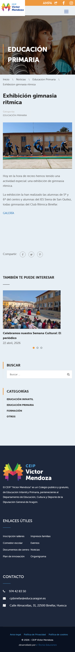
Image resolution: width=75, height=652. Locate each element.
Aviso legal (15, 634)
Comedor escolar (13, 543)
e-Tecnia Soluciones (46, 644)
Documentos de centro (16, 549)
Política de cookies (58, 634)
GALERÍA (8, 213)
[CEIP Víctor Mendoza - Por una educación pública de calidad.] (12, 8)
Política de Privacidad (35, 634)
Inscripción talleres (13, 536)
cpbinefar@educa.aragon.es (28, 598)
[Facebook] (23, 254)
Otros (11, 416)
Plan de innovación (14, 556)
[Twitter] (31, 254)
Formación (14, 410)
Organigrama (38, 556)
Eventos (35, 543)
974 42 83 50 (17, 591)
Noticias (35, 549)
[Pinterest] (40, 254)
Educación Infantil (20, 399)
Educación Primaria (15, 115)
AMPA (47, 3)
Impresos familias (41, 536)
